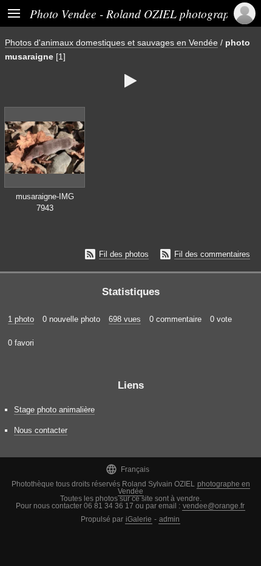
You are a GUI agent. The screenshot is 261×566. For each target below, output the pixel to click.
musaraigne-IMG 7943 (45, 202)
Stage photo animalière (54, 409)
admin (169, 519)
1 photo (21, 319)
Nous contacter (40, 430)
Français (127, 469)
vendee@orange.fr (214, 506)
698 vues (125, 319)
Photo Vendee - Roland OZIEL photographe (135, 13)
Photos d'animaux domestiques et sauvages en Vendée (111, 42)
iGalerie (139, 519)
